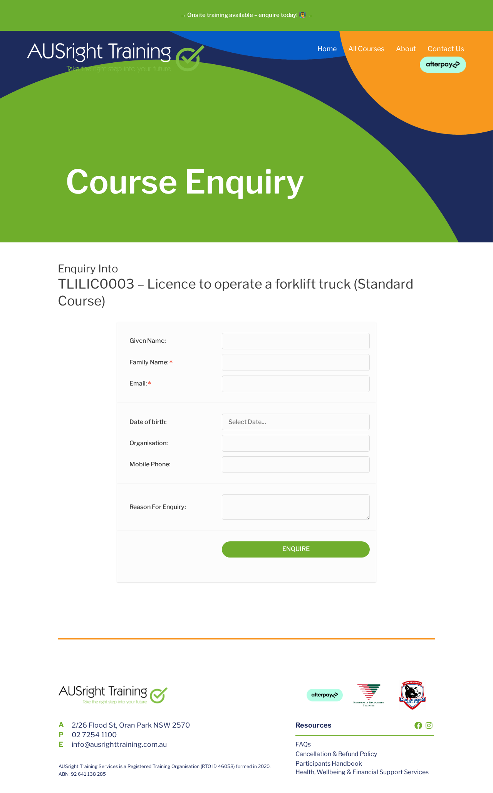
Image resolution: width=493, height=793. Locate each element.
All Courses (366, 49)
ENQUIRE (296, 549)
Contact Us (446, 49)
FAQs (303, 744)
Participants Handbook (328, 763)
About (406, 49)
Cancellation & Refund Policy (336, 754)
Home (327, 49)
